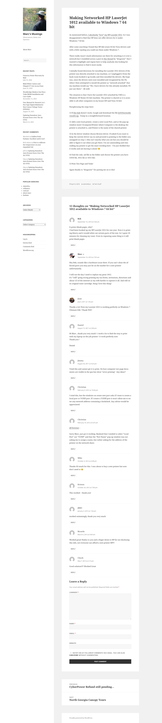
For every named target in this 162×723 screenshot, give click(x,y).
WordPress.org (28, 250)
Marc (80, 254)
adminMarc (87, 184)
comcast (26, 191)
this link (76, 113)
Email (72, 633)
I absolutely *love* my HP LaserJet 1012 (105, 35)
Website (72, 643)
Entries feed (27, 243)
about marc (27, 193)
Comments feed (28, 247)
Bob (79, 219)
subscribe (73, 655)
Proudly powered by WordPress (80, 718)
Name (72, 624)
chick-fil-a (26, 186)
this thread (108, 59)
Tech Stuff (97, 184)
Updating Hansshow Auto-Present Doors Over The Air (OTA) (33, 117)
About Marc (27, 50)
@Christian (74, 428)
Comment (74, 592)
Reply (73, 245)
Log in (25, 239)
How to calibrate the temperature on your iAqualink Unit (34, 145)
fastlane (26, 195)
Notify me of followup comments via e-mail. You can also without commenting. (97, 654)
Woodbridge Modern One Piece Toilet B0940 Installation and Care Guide (34, 94)
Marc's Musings (32, 34)
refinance (26, 188)
